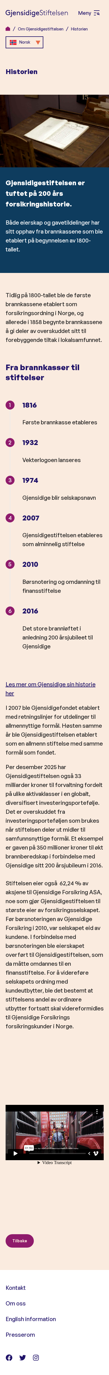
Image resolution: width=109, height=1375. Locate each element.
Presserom (20, 1334)
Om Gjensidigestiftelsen (40, 29)
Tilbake (19, 1240)
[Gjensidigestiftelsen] (37, 13)
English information (31, 1318)
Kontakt (16, 1287)
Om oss (16, 1303)
